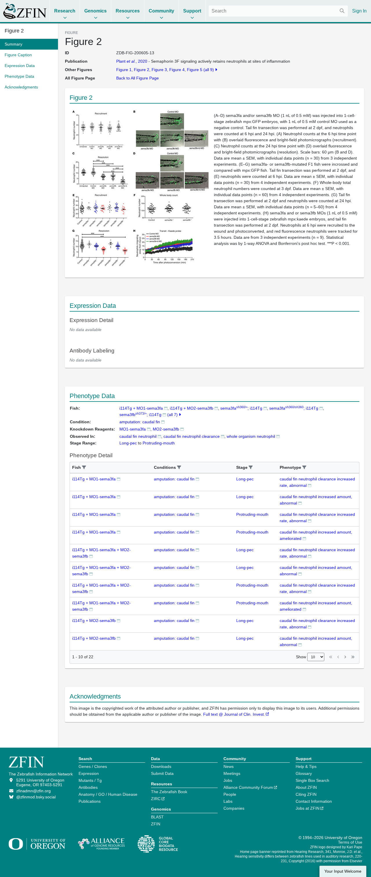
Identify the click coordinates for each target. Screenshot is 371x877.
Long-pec (245, 479)
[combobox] (278, 11)
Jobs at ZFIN (307, 808)
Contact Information (314, 801)
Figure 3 (159, 69)
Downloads (161, 766)
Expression (89, 773)
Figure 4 (177, 69)
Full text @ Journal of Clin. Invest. (234, 714)
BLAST (157, 817)
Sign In (359, 10)
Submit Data (162, 773)
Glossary (304, 773)
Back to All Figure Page (137, 78)
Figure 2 (14, 31)
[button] (84, 467)
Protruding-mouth (252, 514)
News (228, 766)
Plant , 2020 (131, 61)
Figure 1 (124, 69)
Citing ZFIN (306, 794)
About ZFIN (306, 787)
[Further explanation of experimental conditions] (163, 421)
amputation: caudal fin (139, 421)
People (229, 794)
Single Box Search (312, 780)
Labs (227, 801)
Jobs (227, 780)
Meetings (231, 773)
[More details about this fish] (166, 408)
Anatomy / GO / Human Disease (108, 794)
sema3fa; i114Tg (241, 408)
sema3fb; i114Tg (140, 414)
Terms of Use (350, 842)
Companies (233, 808)
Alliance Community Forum (248, 787)
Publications (90, 801)
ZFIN (155, 824)
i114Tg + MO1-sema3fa (141, 408)
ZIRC (156, 798)
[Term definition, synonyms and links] (159, 436)
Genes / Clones (93, 766)
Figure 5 (194, 69)
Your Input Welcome (342, 871)
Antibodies (88, 787)
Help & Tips (306, 766)
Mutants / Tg (90, 780)
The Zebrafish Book (169, 791)
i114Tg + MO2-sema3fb (191, 408)
